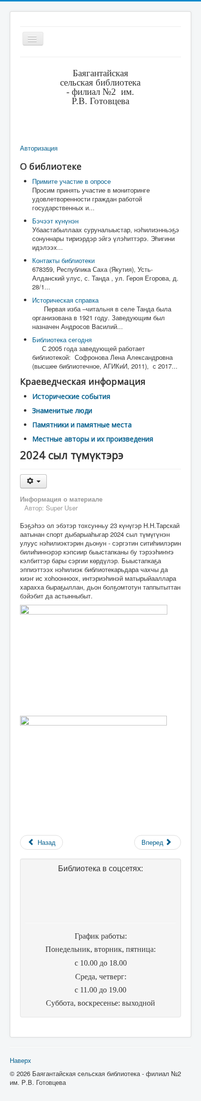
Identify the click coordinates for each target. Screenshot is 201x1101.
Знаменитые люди (62, 410)
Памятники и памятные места (82, 424)
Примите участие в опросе (71, 181)
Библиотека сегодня (62, 339)
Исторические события (71, 396)
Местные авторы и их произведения (92, 438)
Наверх (20, 1060)
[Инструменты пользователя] (33, 481)
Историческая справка (65, 300)
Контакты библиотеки (63, 260)
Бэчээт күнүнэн (55, 220)
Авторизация (39, 148)
